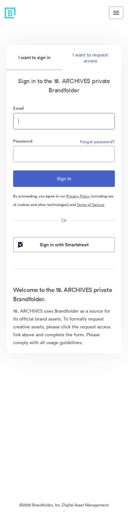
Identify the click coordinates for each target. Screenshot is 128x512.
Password (22, 141)
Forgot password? (97, 142)
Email (18, 108)
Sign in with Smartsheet (64, 244)
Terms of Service (90, 204)
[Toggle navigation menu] (116, 13)
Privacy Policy (78, 196)
